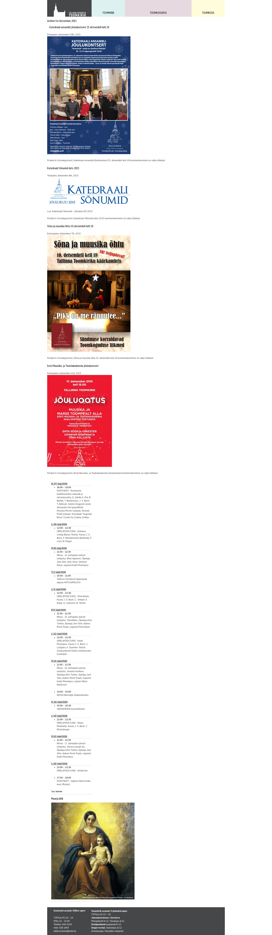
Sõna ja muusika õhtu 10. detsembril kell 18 (70, 226)
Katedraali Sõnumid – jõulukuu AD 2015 (72, 211)
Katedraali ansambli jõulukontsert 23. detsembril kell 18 (79, 27)
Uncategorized (64, 160)
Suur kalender (56, 791)
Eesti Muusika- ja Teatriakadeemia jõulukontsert (73, 366)
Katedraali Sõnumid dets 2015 (63, 168)
